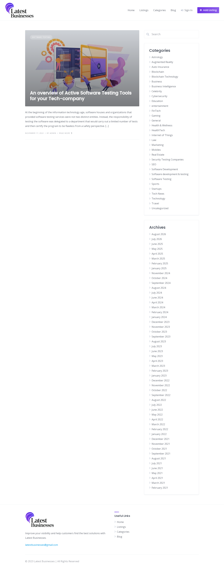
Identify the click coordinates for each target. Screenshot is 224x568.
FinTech (156, 110)
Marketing (158, 145)
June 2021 (157, 468)
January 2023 (159, 375)
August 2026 (159, 234)
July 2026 (157, 239)
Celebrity (157, 91)
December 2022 (160, 380)
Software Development (165, 169)
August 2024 (159, 287)
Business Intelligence (164, 86)
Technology (158, 198)
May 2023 (157, 356)
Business (157, 81)
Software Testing (41, 37)
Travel (155, 203)
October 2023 (159, 331)
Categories (159, 10)
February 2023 (160, 370)
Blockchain (158, 71)
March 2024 (158, 307)
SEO (154, 164)
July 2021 (157, 463)
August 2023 (159, 341)
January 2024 (159, 317)
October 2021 (159, 448)
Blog (173, 10)
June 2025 (157, 244)
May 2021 (157, 473)
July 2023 (157, 346)
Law (154, 140)
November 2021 (161, 444)
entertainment (160, 106)
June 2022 (157, 409)
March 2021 (158, 483)
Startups (157, 188)
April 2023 (157, 361)
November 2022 (161, 385)
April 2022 (157, 419)
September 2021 (161, 453)
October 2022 (159, 390)
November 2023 (161, 326)
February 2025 (160, 263)
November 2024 (161, 273)
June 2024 (157, 297)
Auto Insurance (160, 67)
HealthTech (158, 130)
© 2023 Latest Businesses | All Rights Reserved (52, 561)
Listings (143, 10)
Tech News (158, 193)
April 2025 (157, 253)
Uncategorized (160, 208)
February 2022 (160, 429)
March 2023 (158, 365)
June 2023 (157, 351)
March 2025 (158, 258)
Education (157, 101)
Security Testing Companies (168, 159)
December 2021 (160, 439)
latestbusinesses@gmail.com (41, 545)
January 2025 (159, 268)
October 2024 (159, 278)
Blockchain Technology (165, 76)
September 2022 (161, 395)
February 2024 (160, 312)
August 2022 (159, 400)
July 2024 (157, 292)
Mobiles (156, 149)
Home (131, 10)
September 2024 (161, 283)
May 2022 (157, 414)
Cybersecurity (159, 96)
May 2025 (157, 248)
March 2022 (158, 424)
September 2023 (161, 336)
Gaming (156, 115)
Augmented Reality (162, 62)
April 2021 (157, 478)
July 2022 (157, 404)
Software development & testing (170, 174)
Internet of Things (162, 135)
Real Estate (158, 154)
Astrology (157, 57)
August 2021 (159, 458)
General (156, 120)
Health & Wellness (162, 125)
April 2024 (157, 302)
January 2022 (159, 434)
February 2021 (160, 487)
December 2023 (160, 322)
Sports (155, 184)
